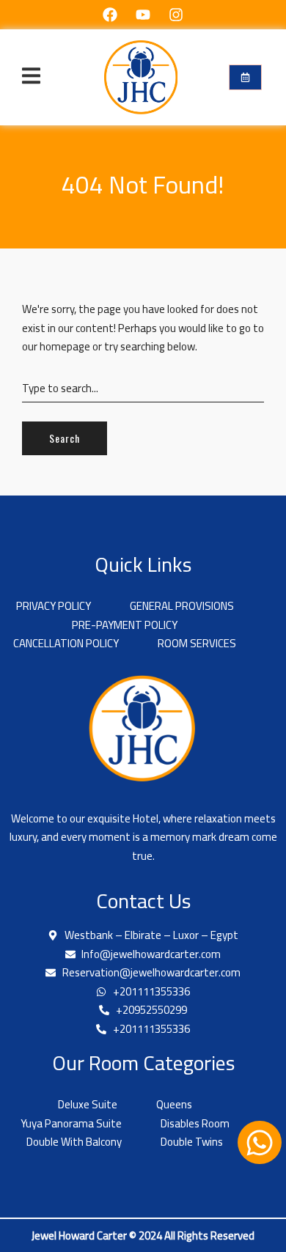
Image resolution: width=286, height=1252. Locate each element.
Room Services (197, 643)
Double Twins (192, 1142)
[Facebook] (110, 14)
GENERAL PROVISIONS (182, 606)
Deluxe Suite (87, 1104)
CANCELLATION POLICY (66, 643)
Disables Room (195, 1123)
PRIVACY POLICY (53, 606)
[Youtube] (143, 14)
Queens (174, 1104)
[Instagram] (176, 14)
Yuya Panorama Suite (71, 1123)
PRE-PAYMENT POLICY (124, 625)
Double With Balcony (74, 1142)
